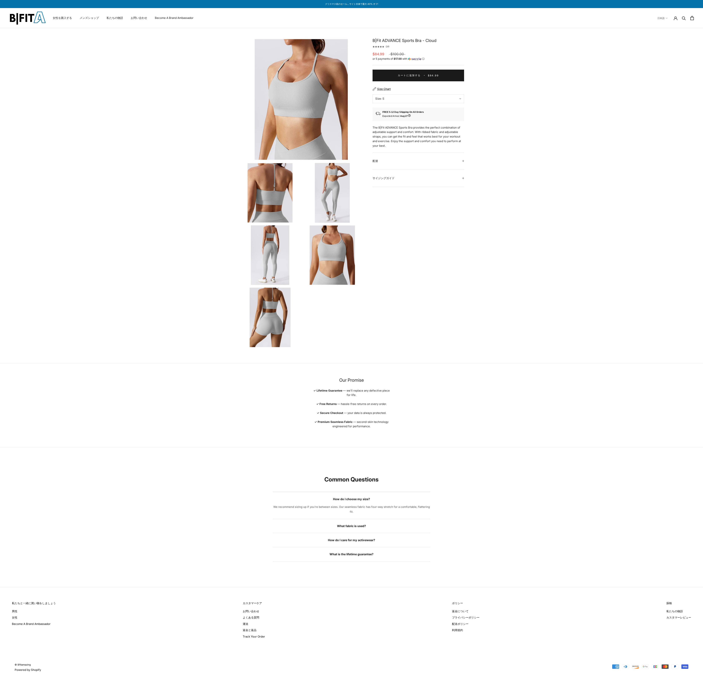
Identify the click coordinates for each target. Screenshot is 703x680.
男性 (14, 611)
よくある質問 (251, 617)
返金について (460, 611)
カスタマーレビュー (678, 617)
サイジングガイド (384, 178)
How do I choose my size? (351, 499)
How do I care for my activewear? (351, 540)
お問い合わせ (139, 18)
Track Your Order (254, 636)
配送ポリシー (460, 624)
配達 (375, 161)
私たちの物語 (115, 18)
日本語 (661, 18)
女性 (14, 617)
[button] (418, 59)
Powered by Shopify (28, 670)
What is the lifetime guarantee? (351, 554)
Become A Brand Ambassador (174, 18)
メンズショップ (89, 18)
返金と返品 (249, 630)
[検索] (684, 18)
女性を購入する (62, 18)
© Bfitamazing (23, 664)
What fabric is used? (351, 526)
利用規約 (457, 630)
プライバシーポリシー (465, 617)
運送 (245, 624)
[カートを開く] (692, 18)
